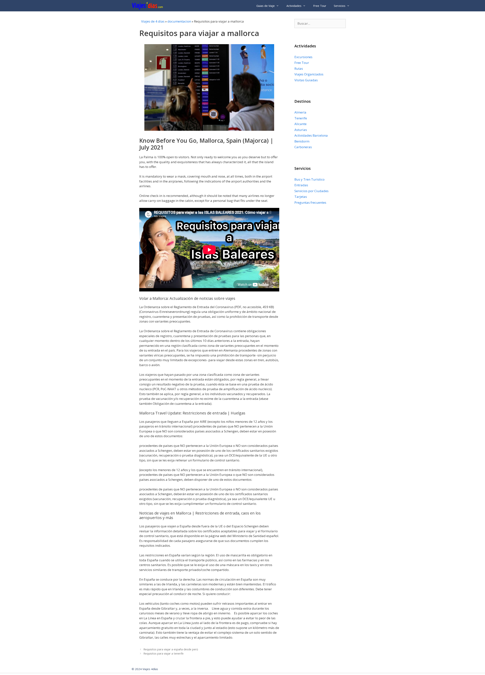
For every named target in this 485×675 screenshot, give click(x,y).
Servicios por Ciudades (311, 191)
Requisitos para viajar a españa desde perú (170, 649)
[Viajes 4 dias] (148, 5)
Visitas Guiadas (306, 80)
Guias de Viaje (265, 6)
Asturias (300, 130)
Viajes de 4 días (152, 21)
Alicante (300, 124)
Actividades (293, 6)
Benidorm (301, 141)
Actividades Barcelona (311, 135)
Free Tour (319, 6)
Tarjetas (300, 196)
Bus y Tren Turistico (309, 179)
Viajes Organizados (308, 74)
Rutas (298, 68)
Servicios (339, 6)
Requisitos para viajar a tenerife (163, 653)
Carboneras (303, 147)
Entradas (301, 185)
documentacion (179, 21)
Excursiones (303, 57)
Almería (300, 112)
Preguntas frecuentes (310, 202)
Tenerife (300, 118)
